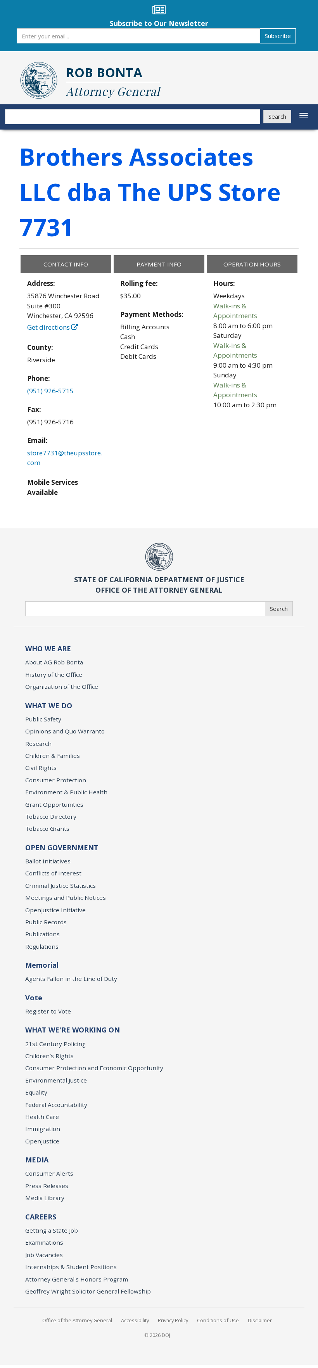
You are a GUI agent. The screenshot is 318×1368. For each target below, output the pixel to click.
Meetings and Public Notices (65, 897)
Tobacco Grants (47, 828)
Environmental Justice (56, 1080)
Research (38, 743)
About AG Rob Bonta (54, 662)
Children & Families (52, 755)
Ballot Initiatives (48, 861)
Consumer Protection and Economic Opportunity (94, 1068)
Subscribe (278, 36)
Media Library (44, 1198)
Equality (36, 1092)
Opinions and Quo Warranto (65, 731)
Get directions (49, 327)
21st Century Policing (55, 1044)
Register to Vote (48, 1011)
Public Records (46, 922)
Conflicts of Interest (53, 873)
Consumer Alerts (49, 1173)
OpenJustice (42, 1141)
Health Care (42, 1117)
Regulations (42, 946)
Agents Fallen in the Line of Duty (71, 978)
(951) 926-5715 (50, 390)
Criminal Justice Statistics (60, 885)
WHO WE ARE (48, 648)
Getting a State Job (51, 1230)
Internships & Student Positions (71, 1267)
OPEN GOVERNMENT (62, 847)
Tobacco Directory (50, 816)
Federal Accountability (56, 1105)
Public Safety (43, 719)
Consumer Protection (55, 780)
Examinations (44, 1242)
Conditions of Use (218, 1320)
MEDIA (36, 1159)
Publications (42, 934)
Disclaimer (260, 1320)
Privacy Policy (173, 1320)
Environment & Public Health (66, 792)
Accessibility (135, 1320)
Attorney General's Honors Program (76, 1279)
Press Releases (46, 1186)
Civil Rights (41, 767)
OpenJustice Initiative (55, 910)
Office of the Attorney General (77, 1320)
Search (277, 116)
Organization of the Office (61, 686)
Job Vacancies (44, 1255)
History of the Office (53, 674)
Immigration (42, 1129)
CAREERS (40, 1216)
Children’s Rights (49, 1056)
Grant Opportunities (54, 804)
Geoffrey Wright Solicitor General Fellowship (88, 1291)
